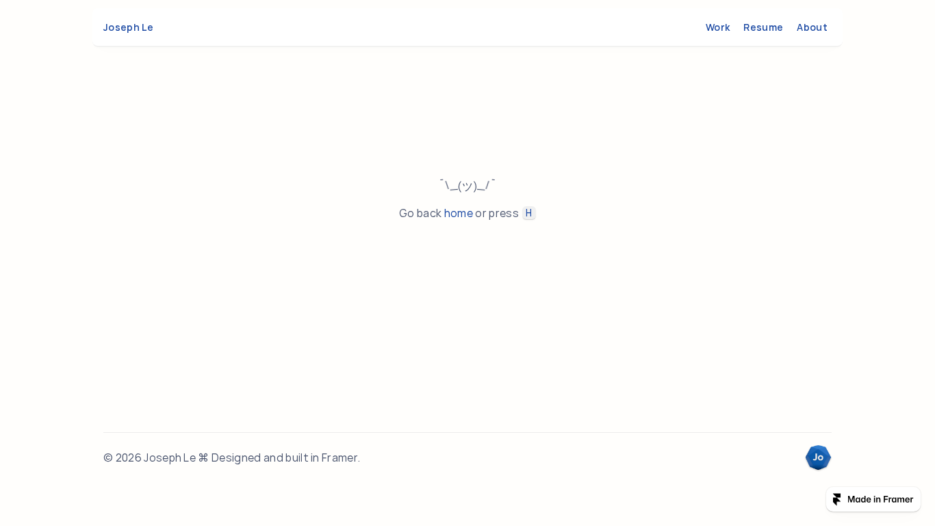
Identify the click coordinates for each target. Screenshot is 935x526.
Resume (763, 27)
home (458, 213)
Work (718, 27)
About (812, 27)
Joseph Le (128, 27)
